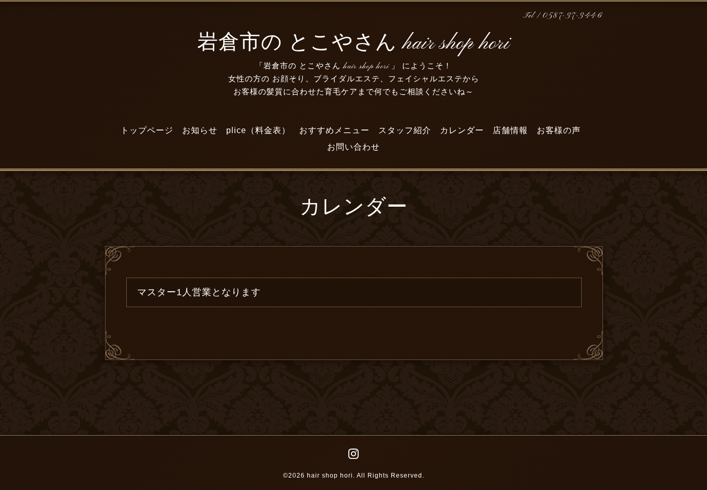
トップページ (147, 130)
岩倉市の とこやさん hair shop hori (353, 43)
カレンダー (462, 130)
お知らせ (199, 130)
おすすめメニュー (334, 130)
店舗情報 (510, 130)
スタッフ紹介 (404, 130)
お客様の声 (559, 130)
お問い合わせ (353, 146)
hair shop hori (330, 475)
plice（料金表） (258, 130)
